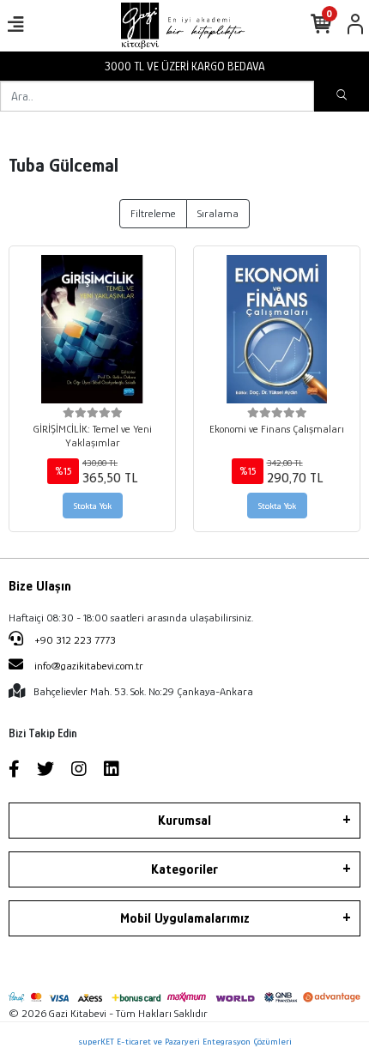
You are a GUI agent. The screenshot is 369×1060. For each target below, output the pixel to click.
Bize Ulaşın (40, 586)
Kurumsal (184, 820)
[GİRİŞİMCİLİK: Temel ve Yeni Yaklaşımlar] (92, 329)
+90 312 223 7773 (74, 639)
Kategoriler (184, 869)
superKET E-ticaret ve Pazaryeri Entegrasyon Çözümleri (185, 1041)
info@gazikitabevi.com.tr (88, 665)
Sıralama (218, 213)
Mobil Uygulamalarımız (185, 918)
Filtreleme (153, 213)
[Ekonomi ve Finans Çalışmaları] (277, 329)
